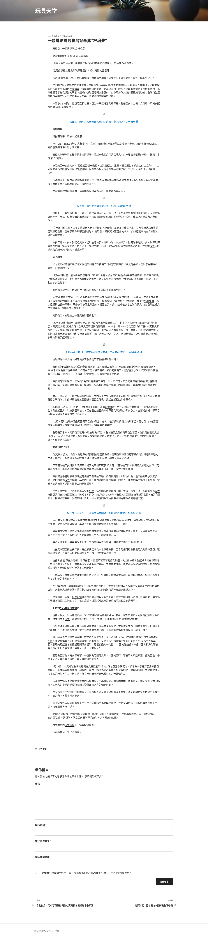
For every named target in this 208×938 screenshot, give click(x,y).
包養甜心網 (116, 666)
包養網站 (106, 673)
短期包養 (75, 333)
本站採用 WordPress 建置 (46, 931)
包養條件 (118, 673)
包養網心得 (101, 63)
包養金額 (73, 366)
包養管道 (149, 301)
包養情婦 (74, 88)
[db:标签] (43, 749)
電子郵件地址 (43, 841)
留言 (38, 783)
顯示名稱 (40, 825)
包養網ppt (60, 366)
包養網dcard (108, 615)
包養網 (132, 165)
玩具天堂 (46, 11)
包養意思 (67, 648)
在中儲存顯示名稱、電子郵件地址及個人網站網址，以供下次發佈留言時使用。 (85, 872)
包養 (152, 246)
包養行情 (77, 597)
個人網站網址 (42, 857)
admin (69, 36)
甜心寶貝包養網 (68, 608)
